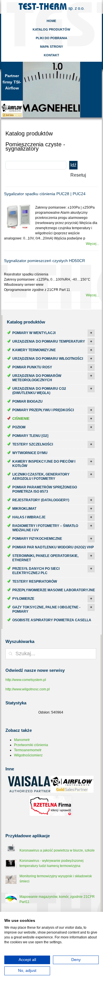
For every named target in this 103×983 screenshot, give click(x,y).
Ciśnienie (20, 419)
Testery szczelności (32, 444)
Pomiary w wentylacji (34, 333)
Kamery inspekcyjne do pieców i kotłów (43, 463)
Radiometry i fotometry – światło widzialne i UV (45, 528)
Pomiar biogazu (27, 401)
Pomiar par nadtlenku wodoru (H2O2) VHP (53, 547)
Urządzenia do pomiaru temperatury (48, 341)
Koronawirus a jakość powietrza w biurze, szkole (57, 850)
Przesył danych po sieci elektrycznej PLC (36, 571)
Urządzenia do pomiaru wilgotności (47, 359)
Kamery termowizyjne (34, 350)
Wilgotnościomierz (28, 755)
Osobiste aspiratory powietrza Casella (51, 620)
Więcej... (92, 244)
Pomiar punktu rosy (32, 367)
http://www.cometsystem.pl (25, 680)
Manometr (22, 740)
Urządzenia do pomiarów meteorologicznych (36, 378)
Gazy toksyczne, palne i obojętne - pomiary (46, 609)
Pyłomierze (23, 599)
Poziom (18, 427)
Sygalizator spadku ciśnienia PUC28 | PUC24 (45, 193)
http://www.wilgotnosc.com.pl (27, 689)
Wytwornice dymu (29, 453)
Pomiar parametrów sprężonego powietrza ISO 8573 (44, 489)
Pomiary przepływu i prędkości (43, 410)
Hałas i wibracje (28, 517)
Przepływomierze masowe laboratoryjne (53, 590)
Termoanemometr (27, 750)
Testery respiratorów (34, 582)
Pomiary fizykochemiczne (37, 539)
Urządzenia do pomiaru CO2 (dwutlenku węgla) (39, 391)
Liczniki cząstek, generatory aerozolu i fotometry (41, 476)
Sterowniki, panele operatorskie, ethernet (45, 558)
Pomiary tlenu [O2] (30, 436)
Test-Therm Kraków (51, 7)
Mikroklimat (24, 509)
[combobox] (50, 653)
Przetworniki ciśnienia (31, 745)
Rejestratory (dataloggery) (40, 500)
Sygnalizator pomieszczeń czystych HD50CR (44, 260)
